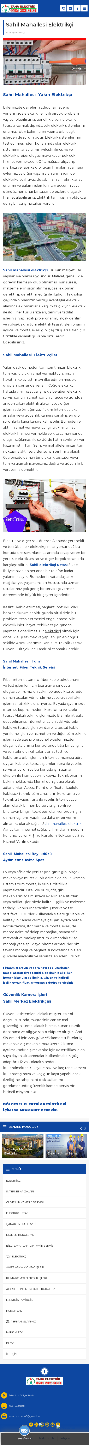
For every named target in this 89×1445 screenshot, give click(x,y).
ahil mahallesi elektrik (63, 824)
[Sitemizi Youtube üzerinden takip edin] (53, 1424)
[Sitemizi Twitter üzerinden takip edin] (36, 1424)
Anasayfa (11, 32)
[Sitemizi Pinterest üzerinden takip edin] (58, 1424)
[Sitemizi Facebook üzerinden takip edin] (31, 1424)
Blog (22, 32)
